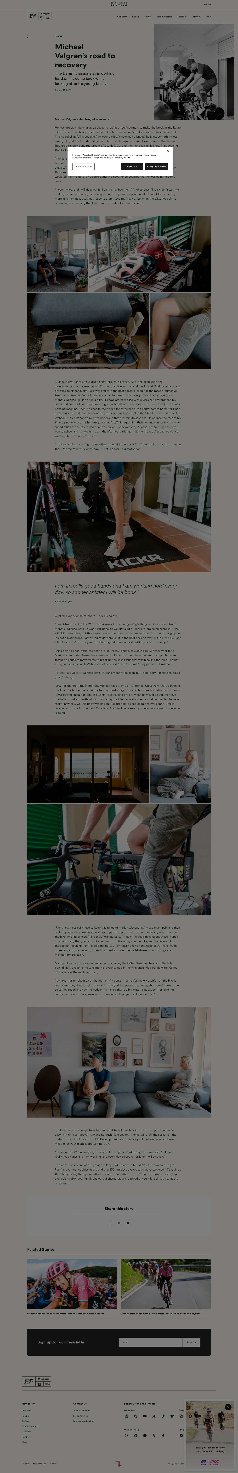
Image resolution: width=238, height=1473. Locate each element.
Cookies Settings (83, 167)
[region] (120, 161)
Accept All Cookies (156, 167)
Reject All (132, 167)
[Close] (168, 151)
